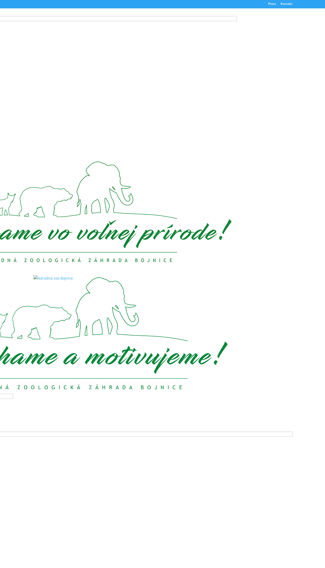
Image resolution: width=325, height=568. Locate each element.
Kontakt (286, 4)
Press (272, 4)
